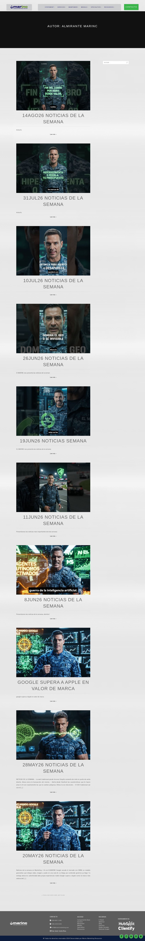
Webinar (102, 922)
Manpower (73, 7)
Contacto (131, 7)
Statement (49, 7)
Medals (84, 7)
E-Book (101, 920)
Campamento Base (83, 920)
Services (61, 7)
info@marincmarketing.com (60, 927)
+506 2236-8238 (56, 924)
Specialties (96, 7)
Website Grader (104, 929)
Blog (100, 923)
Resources (109, 7)
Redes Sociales (104, 927)
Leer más (52, 134)
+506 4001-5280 (56, 920)
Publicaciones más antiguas (53, 895)
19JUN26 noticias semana (53, 440)
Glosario (101, 925)
